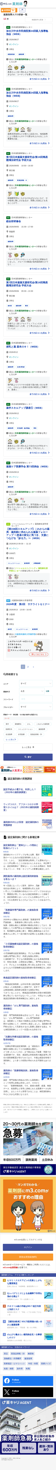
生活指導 (9, 734)
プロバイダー (8, 707)
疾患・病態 (8, 1368)
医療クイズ (46, 1363)
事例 (35, 428)
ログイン (22, 10)
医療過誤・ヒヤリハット (14, 1363)
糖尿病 (31, 1353)
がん (28, 724)
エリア (5, 684)
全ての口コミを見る (38, 79)
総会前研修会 (13, 221)
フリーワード (8, 699)
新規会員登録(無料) (28, 1257)
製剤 (26, 305)
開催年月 (6, 692)
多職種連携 (37, 563)
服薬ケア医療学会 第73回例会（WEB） (28, 466)
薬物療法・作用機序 (12, 1358)
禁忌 (6, 1353)
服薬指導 (21, 54)
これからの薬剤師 (42, 724)
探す (30, 757)
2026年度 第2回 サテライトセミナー (28, 604)
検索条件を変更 (37, 20)
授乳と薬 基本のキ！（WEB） (23, 346)
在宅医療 (21, 734)
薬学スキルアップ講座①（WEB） (25, 408)
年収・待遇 (33, 1363)
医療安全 (9, 729)
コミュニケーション (14, 563)
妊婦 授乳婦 (20, 367)
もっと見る (10, 740)
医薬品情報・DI (22, 180)
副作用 (20, 1368)
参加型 (10, 305)
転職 (28, 1368)
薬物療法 (18, 724)
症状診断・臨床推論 (23, 428)
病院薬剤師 (11, 54)
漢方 (7, 724)
